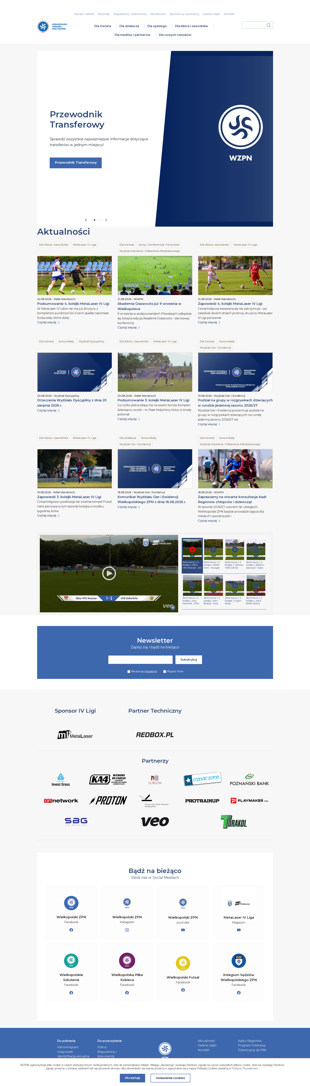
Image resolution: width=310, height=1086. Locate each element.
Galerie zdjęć (211, 14)
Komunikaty (66, 341)
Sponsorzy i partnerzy (184, 14)
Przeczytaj (63, 182)
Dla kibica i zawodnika (191, 26)
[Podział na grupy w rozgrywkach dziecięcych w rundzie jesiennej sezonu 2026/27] (235, 372)
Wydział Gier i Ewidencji (215, 347)
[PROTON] (108, 801)
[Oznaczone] (202, 780)
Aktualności (158, 14)
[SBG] (76, 822)
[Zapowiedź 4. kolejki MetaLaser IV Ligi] (235, 275)
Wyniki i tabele (84, 14)
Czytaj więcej (46, 322)
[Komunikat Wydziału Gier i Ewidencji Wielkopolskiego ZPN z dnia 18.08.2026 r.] (155, 469)
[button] (86, 220)
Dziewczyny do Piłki (252, 1050)
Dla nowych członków (175, 35)
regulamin (150, 671)
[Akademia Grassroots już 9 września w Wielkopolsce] (155, 275)
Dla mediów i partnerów (133, 35)
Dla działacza (129, 26)
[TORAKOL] (233, 822)
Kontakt (229, 14)
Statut (102, 1047)
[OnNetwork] (60, 801)
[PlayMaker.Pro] (249, 801)
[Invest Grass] (60, 780)
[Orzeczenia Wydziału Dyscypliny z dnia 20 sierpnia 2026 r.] (74, 372)
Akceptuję (144, 671)
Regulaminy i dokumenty (130, 14)
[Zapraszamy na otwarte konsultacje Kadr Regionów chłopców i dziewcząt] (235, 469)
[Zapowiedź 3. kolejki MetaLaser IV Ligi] (74, 469)
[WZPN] (52, 31)
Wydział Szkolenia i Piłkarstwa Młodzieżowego (149, 251)
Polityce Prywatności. (245, 1068)
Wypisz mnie (175, 671)
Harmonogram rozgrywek (67, 1049)
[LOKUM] (155, 780)
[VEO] (155, 822)
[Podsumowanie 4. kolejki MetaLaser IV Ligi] (74, 275)
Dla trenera (102, 26)
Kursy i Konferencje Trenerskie (159, 244)
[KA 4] (108, 780)
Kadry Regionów (250, 1041)
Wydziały (104, 14)
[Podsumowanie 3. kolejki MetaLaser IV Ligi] (155, 372)
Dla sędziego (157, 26)
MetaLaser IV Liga (84, 244)
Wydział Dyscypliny (91, 341)
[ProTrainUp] (202, 801)
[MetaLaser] (75, 741)
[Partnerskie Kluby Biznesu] (155, 801)
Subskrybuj (188, 659)
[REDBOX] (155, 741)
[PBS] (249, 780)
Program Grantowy (252, 1045)
